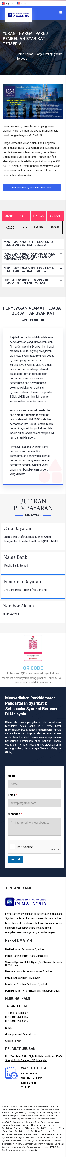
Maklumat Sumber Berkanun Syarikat (26, 984)
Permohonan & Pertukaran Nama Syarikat (28, 971)
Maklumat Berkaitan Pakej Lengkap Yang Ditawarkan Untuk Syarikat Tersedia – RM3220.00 (30, 256)
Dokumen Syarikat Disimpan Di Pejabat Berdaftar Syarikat (26, 281)
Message (15, 814)
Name (13, 776)
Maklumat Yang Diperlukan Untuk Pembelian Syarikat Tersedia (29, 243)
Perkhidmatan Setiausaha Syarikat (24, 949)
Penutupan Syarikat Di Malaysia (22, 977)
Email (12, 795)
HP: (16, 1017)
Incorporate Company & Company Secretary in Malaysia (27, 1144)
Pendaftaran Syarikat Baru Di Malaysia (26, 955)
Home (20, 54)
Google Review (13, 1040)
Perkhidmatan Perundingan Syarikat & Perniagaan (33, 990)
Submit (15, 859)
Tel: (16, 1013)
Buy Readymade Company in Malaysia (19, 1150)
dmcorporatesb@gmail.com (20, 1034)
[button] (33, 244)
